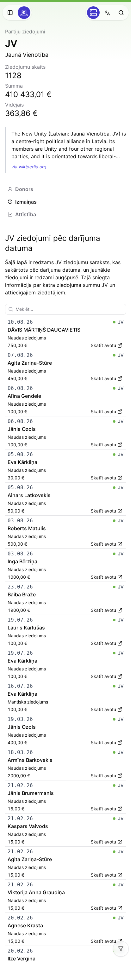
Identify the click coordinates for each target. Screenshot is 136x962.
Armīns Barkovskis (30, 760)
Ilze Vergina (21, 958)
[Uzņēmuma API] (93, 12)
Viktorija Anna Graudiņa (36, 892)
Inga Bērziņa (22, 561)
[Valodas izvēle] (107, 12)
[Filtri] (120, 948)
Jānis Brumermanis (31, 793)
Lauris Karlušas (26, 627)
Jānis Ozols (22, 429)
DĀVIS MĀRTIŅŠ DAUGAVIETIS (44, 330)
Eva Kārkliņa (22, 462)
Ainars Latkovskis (29, 495)
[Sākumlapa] (24, 12)
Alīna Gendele (24, 396)
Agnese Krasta (25, 925)
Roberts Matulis (27, 528)
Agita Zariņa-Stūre (30, 363)
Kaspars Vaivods (28, 826)
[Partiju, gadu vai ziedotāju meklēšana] (121, 12)
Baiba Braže (22, 594)
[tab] (65, 189)
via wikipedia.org (28, 166)
